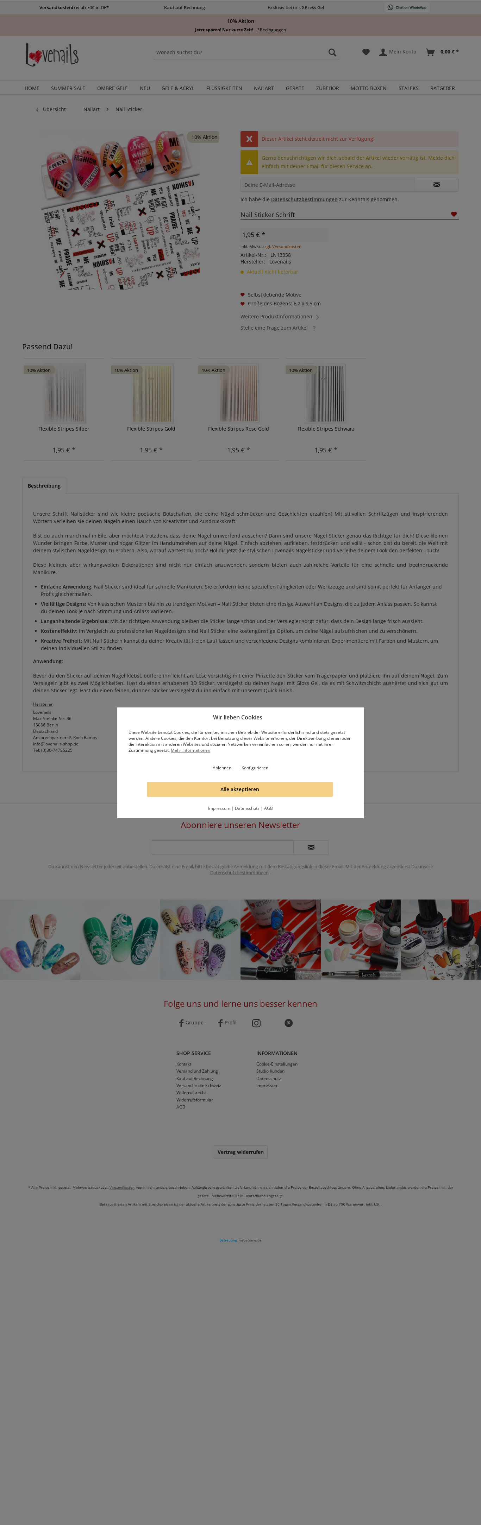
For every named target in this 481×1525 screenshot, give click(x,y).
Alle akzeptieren (239, 789)
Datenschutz (247, 808)
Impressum (219, 808)
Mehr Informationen (190, 750)
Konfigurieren (255, 768)
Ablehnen (222, 768)
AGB (268, 808)
